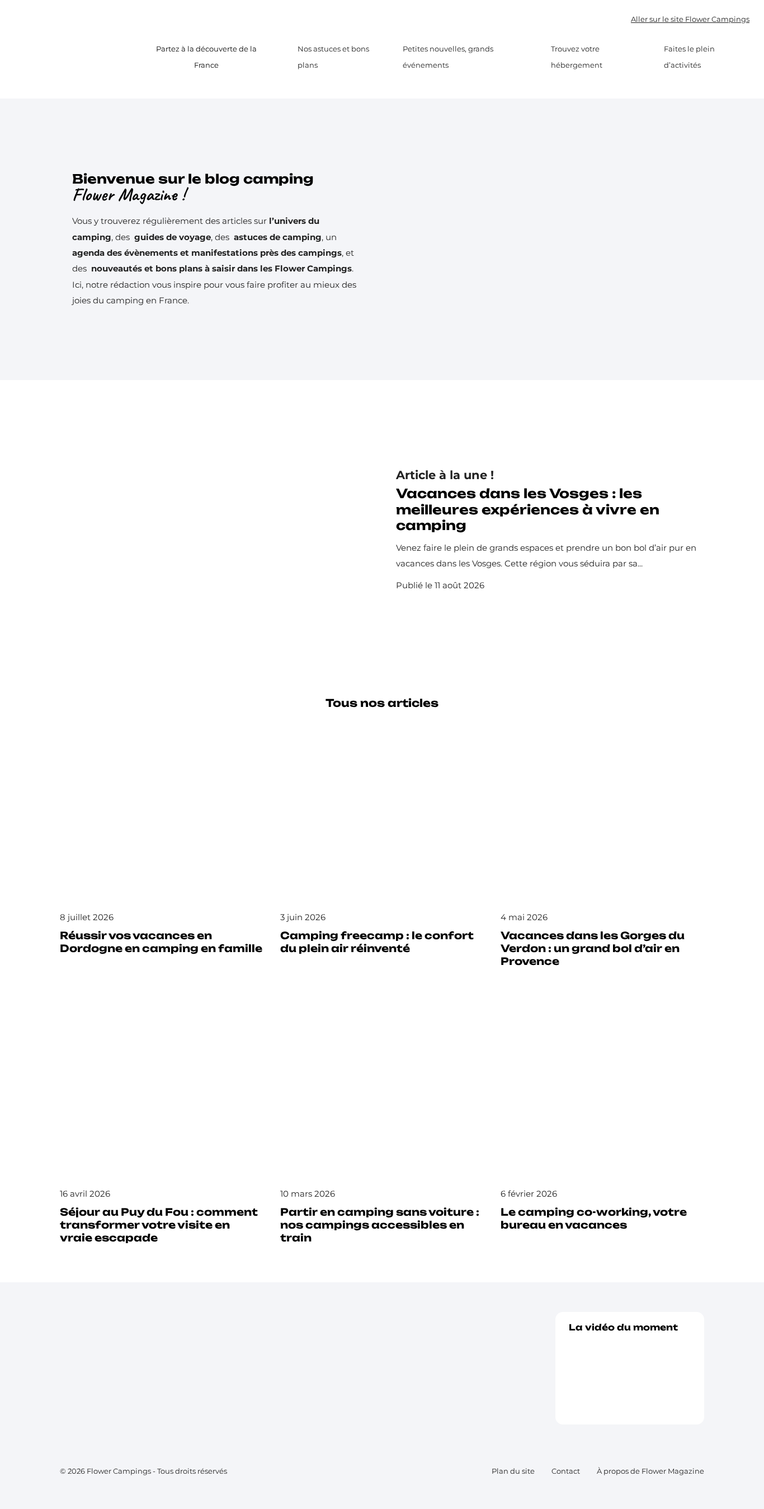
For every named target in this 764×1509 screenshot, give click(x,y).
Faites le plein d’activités (689, 56)
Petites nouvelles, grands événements (448, 56)
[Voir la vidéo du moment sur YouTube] (630, 1374)
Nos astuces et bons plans (333, 56)
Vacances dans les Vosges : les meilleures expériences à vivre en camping (527, 509)
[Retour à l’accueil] (81, 57)
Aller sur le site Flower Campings (690, 19)
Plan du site (513, 1470)
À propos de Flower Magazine (650, 1470)
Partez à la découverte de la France (206, 56)
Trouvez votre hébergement (576, 56)
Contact (565, 1470)
